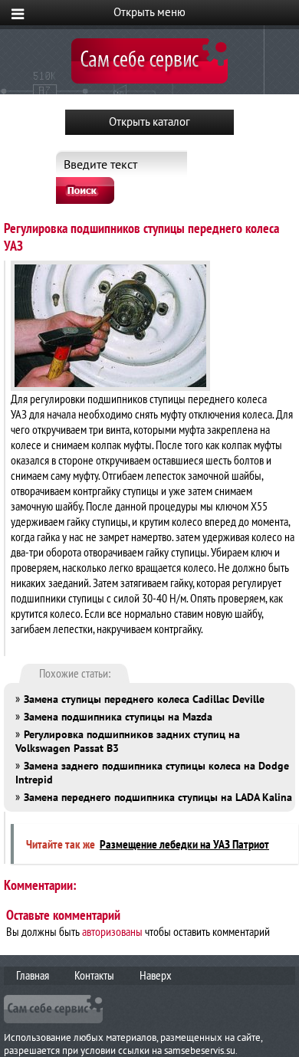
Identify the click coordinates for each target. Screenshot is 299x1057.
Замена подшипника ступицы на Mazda (118, 717)
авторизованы (112, 931)
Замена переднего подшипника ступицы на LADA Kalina (158, 797)
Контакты (94, 975)
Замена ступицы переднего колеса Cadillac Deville (144, 699)
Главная (32, 975)
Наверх (156, 975)
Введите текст (100, 164)
